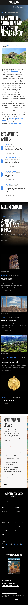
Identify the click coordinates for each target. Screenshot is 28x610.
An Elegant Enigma (6, 279)
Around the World (20, 523)
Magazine (12, 455)
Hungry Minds (9, 175)
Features (17, 511)
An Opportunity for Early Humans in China (15, 190)
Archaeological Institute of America (12, 459)
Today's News (4, 530)
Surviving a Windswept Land (9, 362)
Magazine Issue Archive (10, 586)
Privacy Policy (3, 546)
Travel (3, 534)
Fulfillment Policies (7, 523)
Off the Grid (18, 519)
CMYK (16, 599)
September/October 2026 (14, 555)
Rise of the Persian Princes (9, 320)
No (7, 480)
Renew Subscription (9, 583)
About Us (4, 511)
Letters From (18, 527)
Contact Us (3, 542)
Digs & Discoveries (20, 515)
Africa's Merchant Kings (10, 225)
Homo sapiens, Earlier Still (12, 162)
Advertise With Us (7, 519)
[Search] (2, 501)
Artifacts (17, 531)
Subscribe (5, 580)
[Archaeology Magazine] (14, 497)
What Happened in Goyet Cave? (14, 149)
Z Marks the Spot (16, 123)
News (2, 13)
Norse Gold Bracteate (7, 400)
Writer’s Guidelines (7, 515)
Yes (7, 477)
